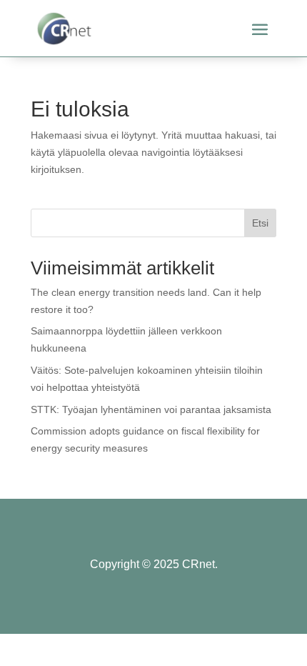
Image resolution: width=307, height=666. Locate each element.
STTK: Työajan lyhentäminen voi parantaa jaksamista (151, 409)
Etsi (260, 223)
